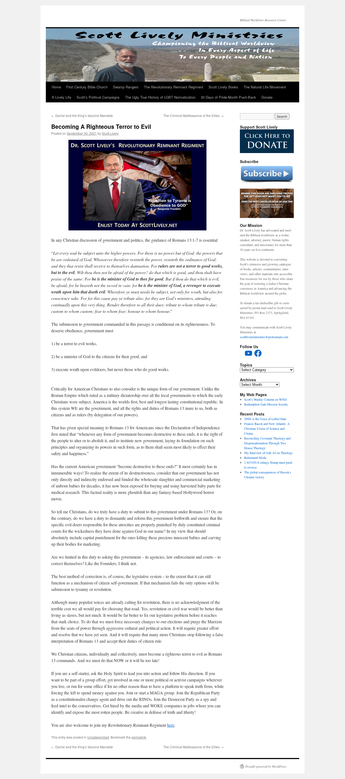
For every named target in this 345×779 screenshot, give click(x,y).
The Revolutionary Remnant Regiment (173, 86)
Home (56, 86)
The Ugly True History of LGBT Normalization (160, 97)
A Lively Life (61, 97)
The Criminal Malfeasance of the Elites (193, 115)
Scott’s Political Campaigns (98, 97)
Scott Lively (110, 133)
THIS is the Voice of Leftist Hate (265, 419)
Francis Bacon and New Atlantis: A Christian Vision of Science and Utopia (267, 428)
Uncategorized (98, 737)
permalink (139, 737)
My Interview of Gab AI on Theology (268, 453)
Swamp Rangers (126, 86)
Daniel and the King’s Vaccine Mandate (82, 115)
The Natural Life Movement (265, 86)
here (170, 725)
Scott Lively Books (223, 86)
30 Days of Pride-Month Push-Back (228, 97)
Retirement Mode (255, 457)
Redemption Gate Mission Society (266, 404)
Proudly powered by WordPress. (266, 766)
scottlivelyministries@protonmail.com (264, 337)
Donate (266, 97)
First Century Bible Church (87, 86)
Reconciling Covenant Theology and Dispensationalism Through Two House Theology (267, 443)
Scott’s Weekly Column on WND (265, 399)
